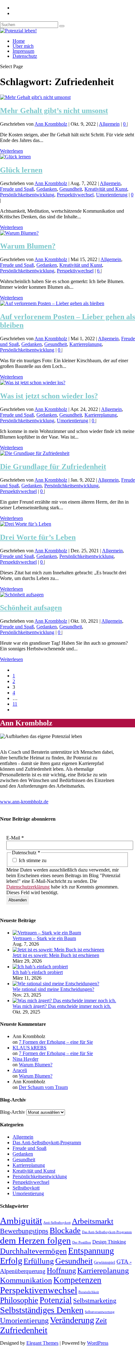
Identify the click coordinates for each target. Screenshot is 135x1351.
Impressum (23, 51)
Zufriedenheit (23, 1330)
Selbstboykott (26, 1187)
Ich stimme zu (32, 860)
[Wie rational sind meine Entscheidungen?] (56, 983)
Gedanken (46, 189)
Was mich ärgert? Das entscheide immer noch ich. (62, 1006)
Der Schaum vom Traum (43, 1087)
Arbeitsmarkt (92, 1221)
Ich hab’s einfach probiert (38, 972)
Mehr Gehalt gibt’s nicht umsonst (54, 111)
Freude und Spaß (17, 189)
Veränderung (72, 1320)
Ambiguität (21, 1221)
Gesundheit (70, 189)
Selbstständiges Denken (42, 1310)
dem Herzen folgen (35, 1240)
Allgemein (109, 124)
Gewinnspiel (104, 1262)
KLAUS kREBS (29, 1047)
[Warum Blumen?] (19, 233)
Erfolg (11, 1261)
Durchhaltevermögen (33, 1251)
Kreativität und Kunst (105, 189)
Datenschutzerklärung (28, 886)
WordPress (97, 1343)
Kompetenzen (77, 1280)
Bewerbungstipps (24, 1231)
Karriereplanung (85, 344)
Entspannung (91, 1250)
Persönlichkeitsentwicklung (27, 194)
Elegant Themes (42, 1343)
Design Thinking (109, 1242)
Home (19, 41)
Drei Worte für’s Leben (38, 537)
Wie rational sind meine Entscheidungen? (53, 989)
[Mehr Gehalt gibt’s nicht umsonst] (35, 97)
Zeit (101, 1320)
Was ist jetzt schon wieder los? (49, 396)
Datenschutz (25, 56)
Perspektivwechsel (75, 194)
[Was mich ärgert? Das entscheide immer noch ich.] (64, 1000)
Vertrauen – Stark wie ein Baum (44, 938)
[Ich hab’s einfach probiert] (40, 966)
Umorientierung (111, 194)
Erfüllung (39, 1261)
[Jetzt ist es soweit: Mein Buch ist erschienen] (58, 949)
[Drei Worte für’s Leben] (25, 524)
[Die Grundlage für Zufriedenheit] (34, 453)
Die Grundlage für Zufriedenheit (53, 466)
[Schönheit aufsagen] (22, 594)
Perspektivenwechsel (38, 1290)
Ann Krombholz (51, 124)
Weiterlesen (11, 151)
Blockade (65, 1230)
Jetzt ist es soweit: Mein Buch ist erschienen (56, 955)
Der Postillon (81, 1242)
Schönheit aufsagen (31, 608)
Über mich (23, 46)
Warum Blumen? (28, 246)
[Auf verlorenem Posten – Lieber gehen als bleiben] (52, 303)
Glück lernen (21, 170)
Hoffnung (61, 1270)
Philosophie (19, 1300)
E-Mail (15, 837)
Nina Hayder (25, 1059)
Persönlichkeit (88, 1292)
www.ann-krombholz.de (24, 801)
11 (15, 704)
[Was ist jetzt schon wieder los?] (32, 382)
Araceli (20, 1070)
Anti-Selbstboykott (57, 1222)
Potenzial (56, 1300)
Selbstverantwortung (100, 1312)
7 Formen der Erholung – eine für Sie (56, 1042)
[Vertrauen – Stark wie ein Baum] (47, 932)
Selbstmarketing (94, 1301)
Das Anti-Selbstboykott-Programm (47, 1142)
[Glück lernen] (15, 156)
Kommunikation (26, 1280)
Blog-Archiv (12, 1112)
